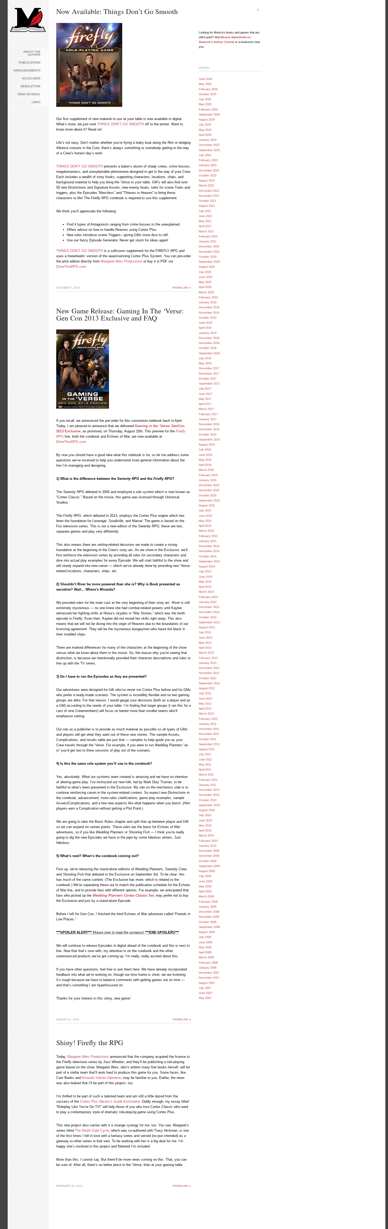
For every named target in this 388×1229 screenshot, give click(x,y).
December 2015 (209, 485)
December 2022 (209, 170)
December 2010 (209, 789)
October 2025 (207, 94)
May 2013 (205, 642)
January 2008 (207, 967)
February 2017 (208, 414)
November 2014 (209, 551)
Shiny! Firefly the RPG (89, 1042)
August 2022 (207, 180)
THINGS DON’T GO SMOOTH (120, 124)
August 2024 (207, 119)
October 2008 (207, 922)
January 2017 (207, 419)
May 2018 (205, 363)
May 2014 (205, 581)
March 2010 (206, 835)
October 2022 (207, 175)
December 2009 (209, 850)
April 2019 (205, 327)
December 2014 (209, 546)
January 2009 (207, 906)
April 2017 (205, 403)
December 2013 (209, 607)
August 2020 (207, 266)
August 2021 (207, 205)
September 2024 (209, 114)
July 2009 (205, 876)
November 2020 (209, 251)
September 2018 (209, 353)
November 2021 (209, 195)
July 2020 (205, 272)
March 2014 (206, 591)
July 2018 (205, 358)
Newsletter (30, 86)
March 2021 (206, 231)
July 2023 (205, 155)
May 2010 (205, 825)
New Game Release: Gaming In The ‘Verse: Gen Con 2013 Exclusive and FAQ (120, 314)
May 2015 (205, 520)
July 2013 (205, 632)
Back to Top (376, 1217)
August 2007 (207, 982)
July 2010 (205, 815)
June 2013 (205, 637)
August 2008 (207, 932)
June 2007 (205, 992)
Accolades (31, 78)
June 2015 (205, 515)
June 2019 (205, 322)
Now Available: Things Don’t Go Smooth (117, 11)
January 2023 (207, 165)
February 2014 (208, 597)
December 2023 (209, 144)
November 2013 (209, 612)
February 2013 (208, 657)
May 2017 (205, 398)
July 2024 (205, 124)
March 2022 (206, 185)
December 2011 (209, 728)
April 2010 (205, 830)
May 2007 (205, 998)
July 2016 (205, 449)
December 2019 (209, 307)
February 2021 (208, 236)
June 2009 (205, 881)
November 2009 (209, 855)
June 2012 (205, 698)
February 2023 (208, 160)
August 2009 (207, 871)
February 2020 (208, 297)
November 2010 (209, 794)
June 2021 (205, 216)
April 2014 (205, 586)
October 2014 (207, 556)
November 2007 (209, 977)
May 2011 (205, 764)
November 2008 (209, 916)
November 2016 (209, 429)
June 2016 (205, 454)
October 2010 (207, 800)
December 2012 (209, 668)
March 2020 (206, 292)
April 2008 (205, 952)
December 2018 (209, 337)
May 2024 (205, 129)
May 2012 (205, 703)
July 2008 (205, 937)
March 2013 (206, 652)
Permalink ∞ (182, 287)
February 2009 (208, 901)
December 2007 (209, 972)
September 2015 (209, 500)
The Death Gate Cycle (92, 1130)
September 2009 (209, 866)
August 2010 (207, 810)
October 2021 (207, 200)
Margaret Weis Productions (121, 261)
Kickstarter (110, 1101)
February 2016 (208, 475)
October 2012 (207, 678)
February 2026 (208, 89)
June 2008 (205, 942)
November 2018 (209, 343)
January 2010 (207, 845)
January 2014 (207, 602)
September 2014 (209, 561)
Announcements (26, 70)
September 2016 (209, 439)
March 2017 (206, 408)
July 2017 (205, 388)
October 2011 (207, 739)
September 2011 (209, 744)
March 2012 (206, 713)
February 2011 (208, 779)
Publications (29, 62)
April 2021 (205, 226)
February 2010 (208, 840)
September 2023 (209, 150)
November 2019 (209, 312)
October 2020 (207, 256)
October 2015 (207, 495)
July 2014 (205, 571)
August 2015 (207, 505)
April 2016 (205, 464)
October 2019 (207, 317)
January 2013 (207, 662)
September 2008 (209, 927)
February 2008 (208, 962)
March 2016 (206, 469)
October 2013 (207, 617)
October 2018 (207, 348)
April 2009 (205, 891)
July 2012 (205, 693)
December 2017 (209, 368)
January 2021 (207, 241)
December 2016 (209, 424)
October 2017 (207, 378)
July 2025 (205, 99)
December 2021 (209, 190)
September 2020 (209, 261)
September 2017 (209, 383)
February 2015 (208, 536)
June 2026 (205, 78)
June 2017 (205, 393)
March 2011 (206, 774)
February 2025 (208, 109)
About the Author (31, 53)
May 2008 (205, 947)
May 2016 (205, 459)
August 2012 (207, 688)
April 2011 (205, 769)
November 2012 (209, 673)
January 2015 (207, 541)
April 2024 (205, 134)
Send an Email (29, 94)
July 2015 (205, 510)
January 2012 (207, 723)
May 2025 (205, 104)
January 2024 (207, 139)
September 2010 (209, 805)
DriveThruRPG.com (71, 267)
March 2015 (206, 530)
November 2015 (209, 490)
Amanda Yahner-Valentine (101, 1078)
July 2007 (205, 987)
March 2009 (206, 896)
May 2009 (205, 886)
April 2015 (205, 525)
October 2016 (207, 434)
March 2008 (206, 957)
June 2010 (205, 820)
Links (36, 102)
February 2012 (208, 718)
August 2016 (207, 444)
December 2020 (209, 246)
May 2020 (205, 282)
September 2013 (209, 622)
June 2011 (205, 759)
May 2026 (205, 83)
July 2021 (205, 211)
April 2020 (205, 287)
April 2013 (205, 647)
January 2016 (207, 480)
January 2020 (207, 302)
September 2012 (209, 683)
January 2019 (207, 332)
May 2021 (205, 221)
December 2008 (209, 911)
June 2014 (205, 576)
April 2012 (205, 708)
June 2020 (205, 277)
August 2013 (207, 627)
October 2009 (207, 861)
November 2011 (209, 733)
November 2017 (209, 373)
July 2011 (205, 754)
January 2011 (207, 784)
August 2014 (207, 566)
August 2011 (207, 749)
